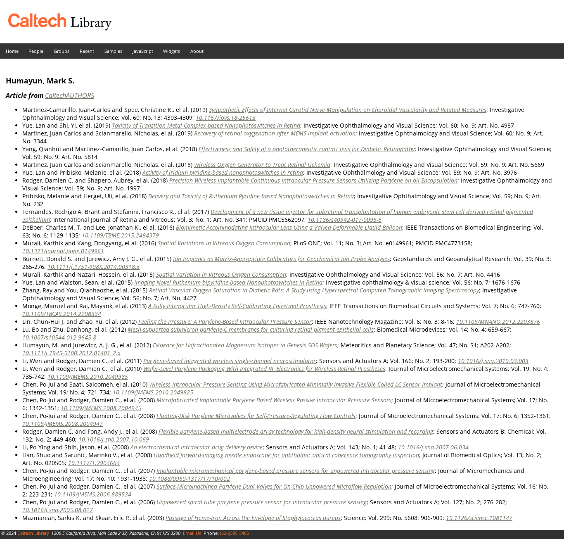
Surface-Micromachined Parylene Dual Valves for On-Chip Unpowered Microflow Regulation (273, 486)
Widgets (171, 51)
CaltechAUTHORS (69, 95)
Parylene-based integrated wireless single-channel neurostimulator (229, 361)
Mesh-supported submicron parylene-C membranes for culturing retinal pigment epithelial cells (251, 329)
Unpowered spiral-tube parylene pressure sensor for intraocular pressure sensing (261, 502)
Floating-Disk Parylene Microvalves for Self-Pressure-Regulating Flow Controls (255, 416)
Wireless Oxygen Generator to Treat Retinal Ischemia (262, 165)
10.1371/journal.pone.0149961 (63, 251)
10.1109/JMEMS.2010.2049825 (153, 392)
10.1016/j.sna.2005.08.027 (57, 510)
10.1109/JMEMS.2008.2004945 (101, 408)
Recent (87, 51)
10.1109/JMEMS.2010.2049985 (87, 376)
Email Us (192, 533)
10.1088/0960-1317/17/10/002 (189, 478)
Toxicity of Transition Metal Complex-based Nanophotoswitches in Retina (206, 125)
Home (12, 51)
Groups (61, 51)
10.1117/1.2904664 (94, 463)
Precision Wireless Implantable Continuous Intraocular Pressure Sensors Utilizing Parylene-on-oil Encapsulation (313, 180)
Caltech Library (33, 533)
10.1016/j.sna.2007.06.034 (433, 447)
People (35, 51)
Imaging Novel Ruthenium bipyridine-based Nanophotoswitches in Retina (228, 282)
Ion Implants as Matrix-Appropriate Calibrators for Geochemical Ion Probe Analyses (281, 259)
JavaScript (143, 51)
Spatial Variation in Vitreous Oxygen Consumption (221, 274)
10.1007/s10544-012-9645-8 (59, 337)
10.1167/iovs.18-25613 (226, 117)
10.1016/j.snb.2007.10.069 (113, 439)
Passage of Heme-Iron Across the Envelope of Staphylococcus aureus (253, 518)
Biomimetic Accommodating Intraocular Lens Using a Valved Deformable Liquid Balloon (289, 227)
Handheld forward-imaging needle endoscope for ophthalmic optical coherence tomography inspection (286, 455)
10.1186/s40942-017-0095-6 (345, 219)
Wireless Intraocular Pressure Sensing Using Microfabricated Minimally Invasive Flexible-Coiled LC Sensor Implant (295, 384)
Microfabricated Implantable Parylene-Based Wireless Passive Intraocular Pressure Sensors (273, 400)
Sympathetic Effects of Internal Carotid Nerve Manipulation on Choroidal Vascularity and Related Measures (347, 110)
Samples (113, 51)
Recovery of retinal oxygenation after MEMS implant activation (274, 133)
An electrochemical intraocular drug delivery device (196, 447)
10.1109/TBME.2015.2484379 (120, 235)
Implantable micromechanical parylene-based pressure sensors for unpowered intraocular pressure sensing (295, 471)
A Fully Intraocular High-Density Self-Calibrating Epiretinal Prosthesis (237, 306)
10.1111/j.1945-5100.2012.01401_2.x (71, 353)
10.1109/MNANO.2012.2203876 (498, 321)
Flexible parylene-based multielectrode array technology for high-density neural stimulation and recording (296, 431)
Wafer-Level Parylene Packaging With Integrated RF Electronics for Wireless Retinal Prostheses (264, 369)
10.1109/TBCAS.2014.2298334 (61, 314)
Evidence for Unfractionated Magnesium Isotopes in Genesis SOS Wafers (245, 345)
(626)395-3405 (234, 533)
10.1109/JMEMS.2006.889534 (92, 494)
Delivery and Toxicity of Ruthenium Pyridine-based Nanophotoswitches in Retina (251, 196)
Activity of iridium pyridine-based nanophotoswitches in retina (222, 172)
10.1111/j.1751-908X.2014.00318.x (93, 267)
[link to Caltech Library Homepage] (55, 28)
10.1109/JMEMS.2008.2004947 (62, 423)
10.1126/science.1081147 (479, 518)
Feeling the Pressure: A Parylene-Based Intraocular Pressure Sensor (225, 321)
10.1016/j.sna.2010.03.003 (493, 361)
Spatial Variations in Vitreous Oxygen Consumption (224, 243)
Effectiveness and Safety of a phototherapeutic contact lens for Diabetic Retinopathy (307, 149)
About (197, 51)
